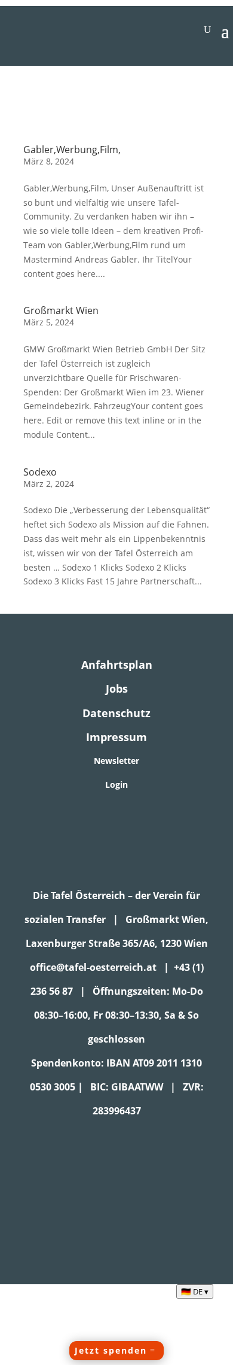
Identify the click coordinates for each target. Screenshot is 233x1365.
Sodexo (40, 472)
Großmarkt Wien (61, 310)
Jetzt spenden (111, 1350)
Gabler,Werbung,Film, (72, 149)
